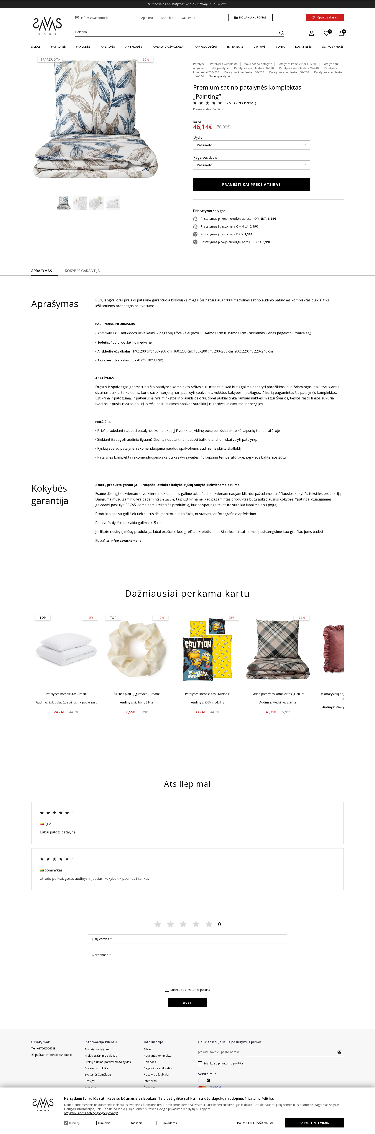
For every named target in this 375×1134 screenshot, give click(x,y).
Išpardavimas (327, 17)
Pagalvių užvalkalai (168, 46)
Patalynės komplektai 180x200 (244, 72)
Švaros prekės (333, 46)
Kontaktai (167, 18)
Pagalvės (108, 46)
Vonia (280, 46)
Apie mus (147, 18)
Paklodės (83, 46)
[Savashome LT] (47, 26)
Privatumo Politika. (259, 1098)
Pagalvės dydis (205, 157)
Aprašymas (41, 270)
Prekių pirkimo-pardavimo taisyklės (108, 1062)
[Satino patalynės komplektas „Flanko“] (278, 650)
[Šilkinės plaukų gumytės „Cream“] (136, 650)
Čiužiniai (149, 1087)
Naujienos (188, 18)
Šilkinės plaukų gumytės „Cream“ (137, 694)
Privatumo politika (96, 1068)
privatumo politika (197, 990)
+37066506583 (46, 1048)
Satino (131, 342)
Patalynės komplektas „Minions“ (207, 694)
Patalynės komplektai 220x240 (299, 68)
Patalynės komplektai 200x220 (254, 68)
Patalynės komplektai (224, 64)
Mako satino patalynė (258, 64)
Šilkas (36, 46)
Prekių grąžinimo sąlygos (101, 1056)
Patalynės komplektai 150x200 (297, 64)
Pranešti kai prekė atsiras (251, 184)
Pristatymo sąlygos (97, 1049)
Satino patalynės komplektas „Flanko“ (278, 694)
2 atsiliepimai (245, 103)
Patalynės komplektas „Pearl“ (66, 694)
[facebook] (199, 1080)
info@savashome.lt (94, 18)
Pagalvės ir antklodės (158, 1068)
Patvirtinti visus (314, 1123)
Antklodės (133, 46)
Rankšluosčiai (206, 46)
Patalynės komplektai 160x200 (289, 72)
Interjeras (235, 46)
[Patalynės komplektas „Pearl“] (66, 650)
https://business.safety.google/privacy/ (91, 1113)
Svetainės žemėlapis (98, 1074)
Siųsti (187, 1002)
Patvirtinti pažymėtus (255, 1123)
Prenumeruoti (339, 1052)
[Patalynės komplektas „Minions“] (207, 650)
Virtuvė (259, 46)
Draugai (90, 1081)
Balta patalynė (219, 68)
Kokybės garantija (82, 270)
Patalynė (58, 46)
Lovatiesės (303, 46)
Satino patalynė (219, 76)
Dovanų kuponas (253, 17)
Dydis (197, 137)
